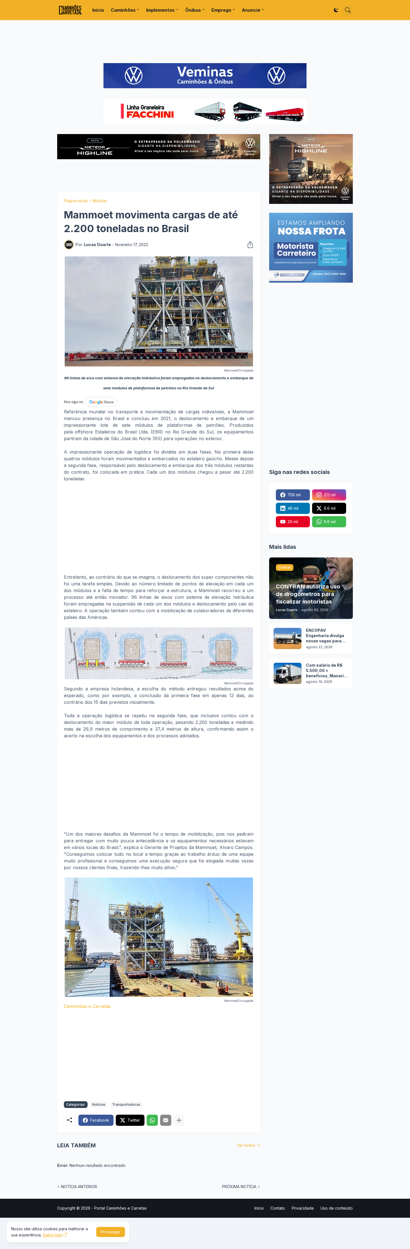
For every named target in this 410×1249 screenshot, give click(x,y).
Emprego (221, 10)
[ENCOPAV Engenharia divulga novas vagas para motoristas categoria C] (288, 638)
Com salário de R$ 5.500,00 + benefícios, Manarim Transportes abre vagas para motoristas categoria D (327, 671)
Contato (278, 1208)
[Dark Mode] (336, 10)
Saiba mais (52, 1235)
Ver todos (246, 1145)
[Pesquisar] (348, 10)
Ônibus (193, 10)
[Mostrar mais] (179, 1120)
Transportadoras (126, 1104)
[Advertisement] (205, 41)
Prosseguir (110, 1231)
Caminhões (123, 10)
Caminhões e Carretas (87, 1006)
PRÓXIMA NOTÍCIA (239, 1186)
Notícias (100, 200)
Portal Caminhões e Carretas (120, 1208)
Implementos (160, 10)
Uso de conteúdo (336, 1208)
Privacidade (303, 1208)
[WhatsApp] (152, 1120)
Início (98, 10)
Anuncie (251, 10)
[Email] (165, 1120)
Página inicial (76, 200)
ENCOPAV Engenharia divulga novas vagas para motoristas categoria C (325, 636)
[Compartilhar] (248, 245)
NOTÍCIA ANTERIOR (79, 1186)
